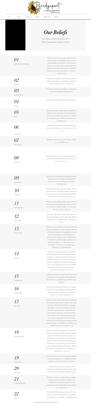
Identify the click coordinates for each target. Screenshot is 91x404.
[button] (19, 17)
